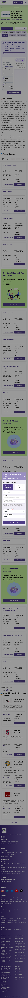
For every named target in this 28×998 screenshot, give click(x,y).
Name (6, 490)
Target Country (9, 509)
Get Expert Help (14, 522)
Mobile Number (9, 500)
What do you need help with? (10, 482)
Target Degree (8, 514)
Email (6, 495)
